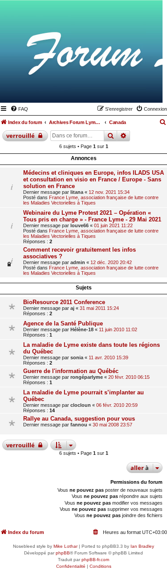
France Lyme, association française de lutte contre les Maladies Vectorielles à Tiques (91, 200)
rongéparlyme (86, 377)
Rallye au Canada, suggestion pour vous (79, 418)
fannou (78, 424)
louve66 (79, 225)
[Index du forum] (112, 89)
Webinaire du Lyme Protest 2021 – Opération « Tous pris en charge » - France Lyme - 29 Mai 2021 (92, 216)
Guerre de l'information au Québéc (70, 371)
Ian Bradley (142, 546)
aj (72, 308)
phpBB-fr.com (95, 559)
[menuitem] (19, 109)
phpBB (63, 552)
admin (77, 262)
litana (76, 192)
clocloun (80, 405)
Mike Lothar (65, 546)
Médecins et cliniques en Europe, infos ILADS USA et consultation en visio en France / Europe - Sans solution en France (93, 179)
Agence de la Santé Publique (63, 323)
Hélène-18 (82, 329)
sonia (76, 357)
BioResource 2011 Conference (64, 302)
